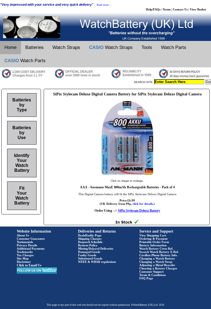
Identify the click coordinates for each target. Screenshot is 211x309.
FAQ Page (146, 278)
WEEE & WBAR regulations (97, 261)
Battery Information (152, 245)
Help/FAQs (153, 9)
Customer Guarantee (31, 238)
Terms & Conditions (152, 275)
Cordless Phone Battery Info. (158, 255)
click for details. (143, 203)
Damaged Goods (89, 251)
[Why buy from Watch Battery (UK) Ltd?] (105, 78)
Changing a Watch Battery (157, 258)
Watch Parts (173, 47)
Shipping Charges (89, 238)
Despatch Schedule (90, 242)
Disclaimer (24, 261)
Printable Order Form (154, 242)
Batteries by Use (21, 132)
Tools (146, 47)
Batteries (34, 47)
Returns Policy (88, 245)
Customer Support (151, 271)
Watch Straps (66, 47)
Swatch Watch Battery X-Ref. (159, 251)
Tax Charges (25, 255)
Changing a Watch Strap (155, 261)
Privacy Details (27, 245)
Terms (167, 9)
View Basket (198, 9)
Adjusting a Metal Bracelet (157, 265)
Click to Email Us (29, 265)
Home (10, 47)
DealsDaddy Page (89, 235)
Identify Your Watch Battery (21, 163)
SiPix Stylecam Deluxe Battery (139, 211)
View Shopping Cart (152, 235)
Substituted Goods (90, 258)
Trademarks (25, 251)
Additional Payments (31, 248)
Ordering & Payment (153, 238)
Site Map (23, 258)
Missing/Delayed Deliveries (95, 248)
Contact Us (180, 9)
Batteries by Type (21, 105)
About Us (23, 235)
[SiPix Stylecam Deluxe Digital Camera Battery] (127, 175)
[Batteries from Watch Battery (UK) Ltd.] (105, 40)
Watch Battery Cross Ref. (156, 248)
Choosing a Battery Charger (158, 268)
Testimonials (25, 242)
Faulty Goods (87, 255)
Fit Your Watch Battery (21, 195)
